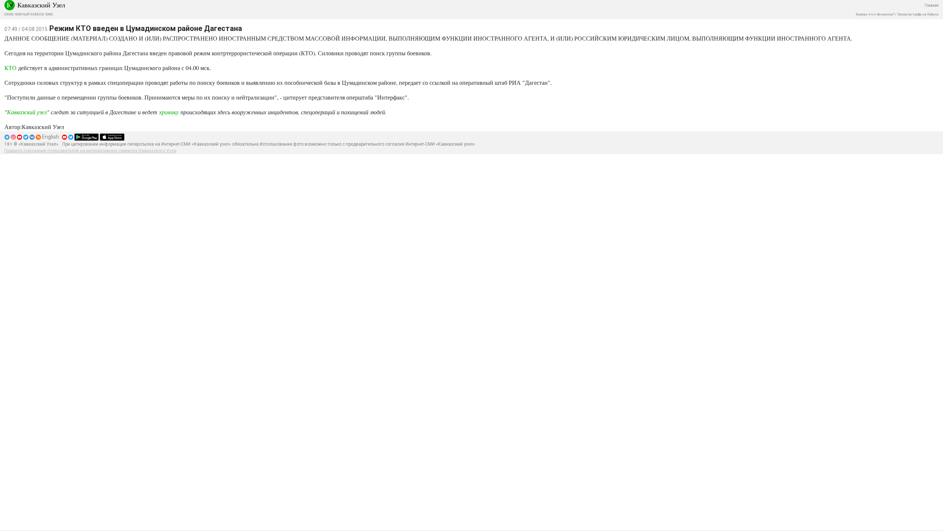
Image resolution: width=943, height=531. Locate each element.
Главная (932, 5)
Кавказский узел (27, 112)
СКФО (8, 14)
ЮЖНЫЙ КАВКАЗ (29, 14)
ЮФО (49, 14)
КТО (10, 68)
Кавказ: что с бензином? (875, 14)
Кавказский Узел (41, 4)
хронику (169, 112)
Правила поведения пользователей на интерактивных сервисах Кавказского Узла (90, 150)
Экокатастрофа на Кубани (918, 14)
